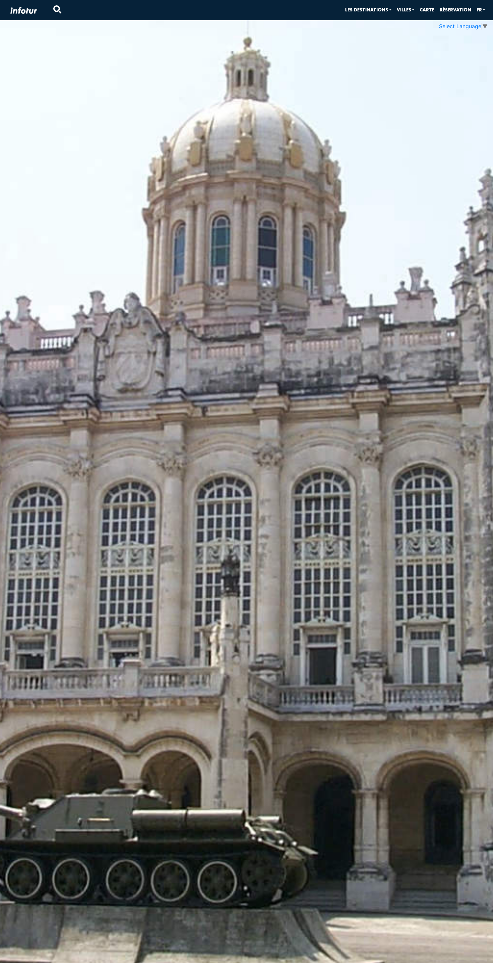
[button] (368, 10)
